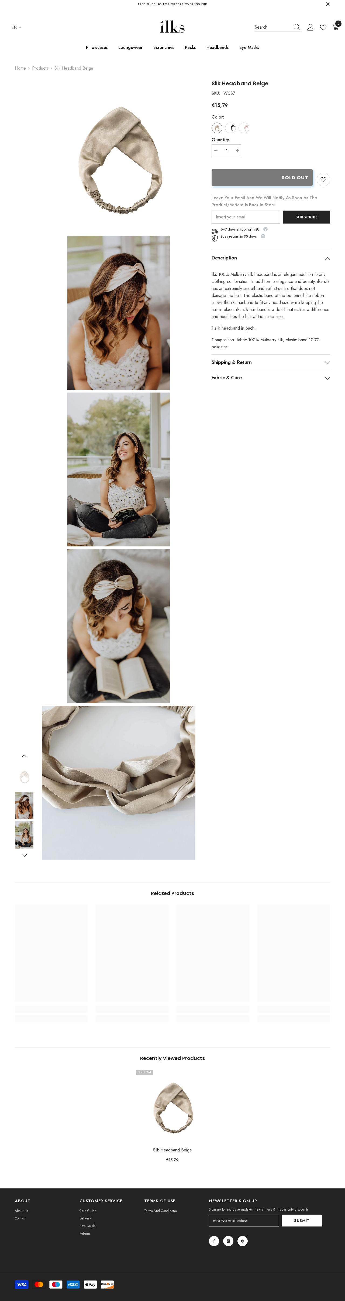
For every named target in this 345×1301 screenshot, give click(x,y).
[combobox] (272, 27)
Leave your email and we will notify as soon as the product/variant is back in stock (264, 201)
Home (20, 68)
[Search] (278, 27)
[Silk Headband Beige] (172, 1106)
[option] (24, 776)
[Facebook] (214, 1241)
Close (328, 4)
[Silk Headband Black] (230, 128)
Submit (302, 1220)
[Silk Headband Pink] (244, 128)
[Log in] (310, 27)
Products (40, 68)
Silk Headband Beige (172, 1150)
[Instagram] (228, 1241)
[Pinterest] (242, 1241)
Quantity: (221, 140)
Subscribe (306, 217)
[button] (24, 756)
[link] (323, 179)
